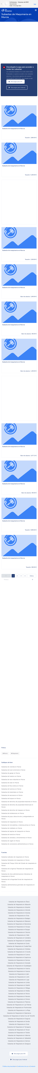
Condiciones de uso (22, 1066)
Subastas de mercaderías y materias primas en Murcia (18, 825)
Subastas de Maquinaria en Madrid (19, 985)
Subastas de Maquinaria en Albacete (19, 904)
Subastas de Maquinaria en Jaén (19, 974)
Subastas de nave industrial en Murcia (13, 779)
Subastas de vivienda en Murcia (11, 767)
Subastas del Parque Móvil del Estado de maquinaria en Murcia (18, 864)
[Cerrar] (1, 3)
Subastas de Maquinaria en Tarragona (19, 1027)
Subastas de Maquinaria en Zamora (19, 1041)
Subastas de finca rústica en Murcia (12, 786)
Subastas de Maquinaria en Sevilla (19, 1021)
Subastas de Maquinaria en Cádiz (19, 935)
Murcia (5, 753)
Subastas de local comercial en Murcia (13, 770)
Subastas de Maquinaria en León (19, 977)
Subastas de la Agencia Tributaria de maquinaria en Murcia (17, 870)
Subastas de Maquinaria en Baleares (19, 921)
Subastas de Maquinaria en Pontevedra (19, 1007)
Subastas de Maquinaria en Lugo (19, 980)
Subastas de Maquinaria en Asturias (19, 913)
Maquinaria (15, 753)
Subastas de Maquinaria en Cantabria (19, 938)
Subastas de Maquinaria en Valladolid (19, 1038)
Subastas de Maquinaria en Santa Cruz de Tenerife (19, 1016)
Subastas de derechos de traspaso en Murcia (15, 810)
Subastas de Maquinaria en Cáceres (19, 932)
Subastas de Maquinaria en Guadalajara (19, 966)
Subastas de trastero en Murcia (11, 776)
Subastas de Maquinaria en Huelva (19, 968)
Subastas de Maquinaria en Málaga (19, 988)
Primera (6, 576)
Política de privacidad (9, 1066)
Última (32, 576)
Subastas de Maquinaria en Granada (19, 963)
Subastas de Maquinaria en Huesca (19, 971)
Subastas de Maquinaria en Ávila (19, 916)
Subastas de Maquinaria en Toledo (19, 1033)
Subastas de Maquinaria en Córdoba (19, 949)
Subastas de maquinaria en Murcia (12, 822)
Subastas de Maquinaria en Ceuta (19, 943)
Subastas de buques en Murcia (10, 798)
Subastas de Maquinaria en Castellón (19, 941)
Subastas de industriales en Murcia (12, 792)
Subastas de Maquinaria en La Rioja (19, 1010)
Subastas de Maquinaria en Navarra (19, 996)
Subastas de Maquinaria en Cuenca (19, 955)
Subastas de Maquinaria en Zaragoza (19, 1044)
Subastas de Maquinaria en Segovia (19, 1019)
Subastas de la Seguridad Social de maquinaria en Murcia (16, 881)
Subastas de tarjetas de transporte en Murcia (15, 831)
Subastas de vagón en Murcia (10, 841)
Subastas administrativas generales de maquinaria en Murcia (18, 886)
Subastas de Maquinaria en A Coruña (19, 952)
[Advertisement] (19, 42)
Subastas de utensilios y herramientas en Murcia (16, 838)
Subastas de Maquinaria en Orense (19, 999)
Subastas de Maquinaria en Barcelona (19, 924)
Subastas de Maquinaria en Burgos (19, 929)
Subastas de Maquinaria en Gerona (19, 960)
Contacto (32, 1066)
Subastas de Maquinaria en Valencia (19, 1035)
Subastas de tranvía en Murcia (10, 834)
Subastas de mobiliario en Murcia (11, 828)
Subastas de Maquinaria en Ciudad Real (19, 946)
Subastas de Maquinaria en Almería (19, 910)
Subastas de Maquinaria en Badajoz (19, 918)
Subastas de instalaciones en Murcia (12, 813)
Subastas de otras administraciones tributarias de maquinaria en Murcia (16, 875)
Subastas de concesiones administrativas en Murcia (17, 844)
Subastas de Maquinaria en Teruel (19, 1030)
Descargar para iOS (16, 82)
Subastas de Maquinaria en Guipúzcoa (19, 957)
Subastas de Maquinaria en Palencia (19, 1002)
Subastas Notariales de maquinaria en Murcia (15, 860)
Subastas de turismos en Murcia (11, 789)
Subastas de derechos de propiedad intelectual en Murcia (17, 806)
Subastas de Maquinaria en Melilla (19, 991)
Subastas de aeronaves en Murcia (11, 795)
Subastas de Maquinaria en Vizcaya (19, 927)
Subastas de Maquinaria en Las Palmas (19, 1005)
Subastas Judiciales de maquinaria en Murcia (15, 857)
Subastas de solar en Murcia (10, 783)
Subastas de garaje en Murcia (10, 773)
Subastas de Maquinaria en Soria (19, 1024)
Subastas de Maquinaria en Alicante (19, 907)
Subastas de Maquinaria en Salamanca (19, 1013)
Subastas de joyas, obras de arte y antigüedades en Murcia (17, 818)
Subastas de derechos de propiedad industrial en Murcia (19, 802)
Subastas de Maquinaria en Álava (19, 902)
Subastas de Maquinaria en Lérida (19, 982)
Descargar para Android (18, 87)
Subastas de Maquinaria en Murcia (19, 994)
